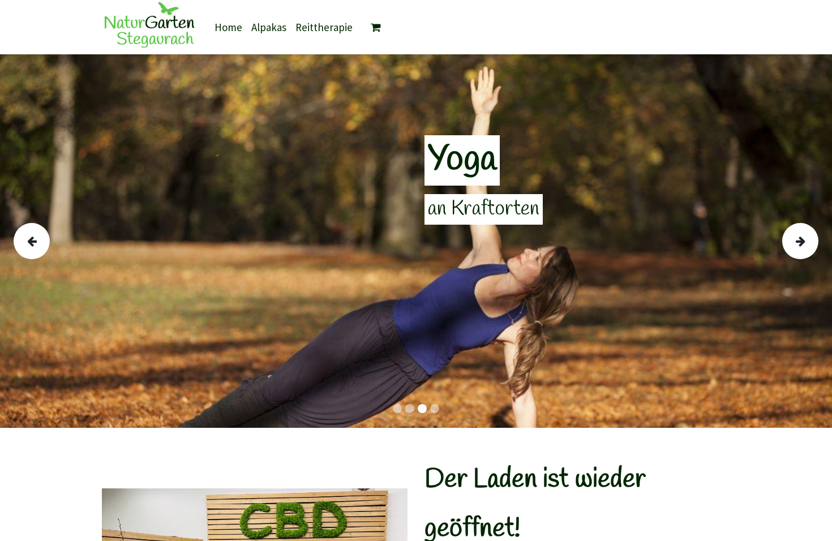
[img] (47, 241)
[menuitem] (228, 27)
